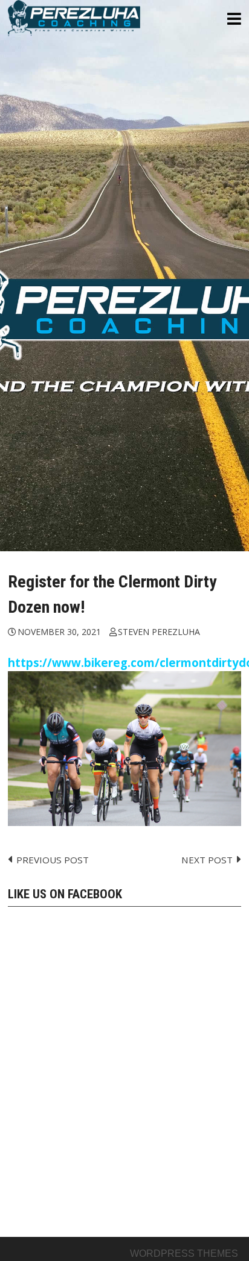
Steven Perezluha (159, 631)
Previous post (52, 860)
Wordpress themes (184, 1253)
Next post (207, 860)
